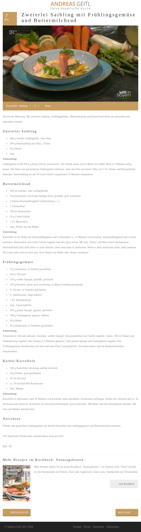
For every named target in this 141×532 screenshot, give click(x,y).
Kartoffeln (11, 106)
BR (10, 446)
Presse (87, 526)
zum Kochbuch (126, 483)
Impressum (98, 526)
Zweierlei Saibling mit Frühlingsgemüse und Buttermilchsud (78, 17)
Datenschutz (112, 526)
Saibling (23, 106)
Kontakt (77, 526)
